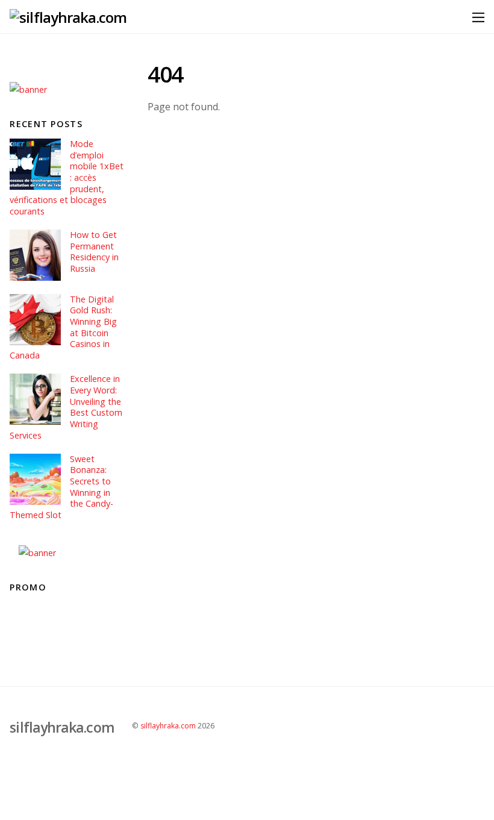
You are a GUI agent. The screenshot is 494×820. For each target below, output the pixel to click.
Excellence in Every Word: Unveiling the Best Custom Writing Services (66, 407)
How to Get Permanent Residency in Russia (94, 252)
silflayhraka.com (168, 726)
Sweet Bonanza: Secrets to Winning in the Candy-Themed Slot (61, 487)
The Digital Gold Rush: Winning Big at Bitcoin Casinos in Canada (63, 327)
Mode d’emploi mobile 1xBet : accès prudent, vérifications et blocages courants (66, 178)
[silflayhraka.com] (68, 17)
